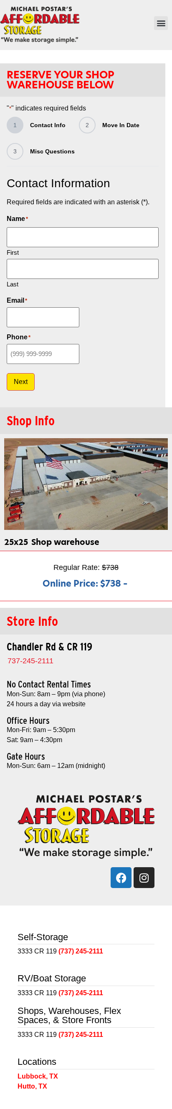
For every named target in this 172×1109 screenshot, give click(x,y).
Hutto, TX (32, 1086)
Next (21, 381)
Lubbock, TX (38, 1076)
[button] (161, 23)
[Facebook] (121, 877)
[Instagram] (144, 877)
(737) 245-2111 (80, 951)
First (13, 252)
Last (12, 284)
